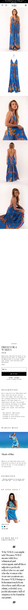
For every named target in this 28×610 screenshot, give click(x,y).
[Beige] (7, 526)
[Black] (4, 526)
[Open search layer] (6, 5)
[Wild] (14, 5)
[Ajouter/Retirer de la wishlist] (19, 521)
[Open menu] (2, 5)
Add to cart (13, 374)
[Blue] (2, 526)
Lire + (3, 364)
